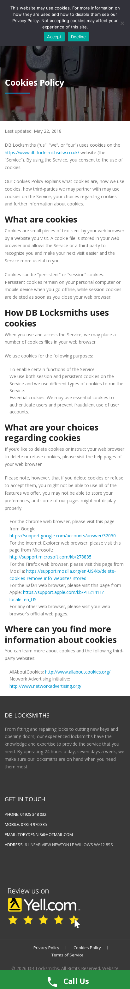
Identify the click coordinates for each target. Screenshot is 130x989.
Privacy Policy (46, 947)
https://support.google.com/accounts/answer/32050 (62, 536)
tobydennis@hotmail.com (45, 834)
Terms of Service (67, 955)
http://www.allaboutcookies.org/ (77, 672)
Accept (54, 36)
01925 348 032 (33, 814)
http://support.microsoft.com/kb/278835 (50, 557)
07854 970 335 (34, 824)
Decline (78, 36)
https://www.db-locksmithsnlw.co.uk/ (42, 153)
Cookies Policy (87, 947)
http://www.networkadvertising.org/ (45, 686)
